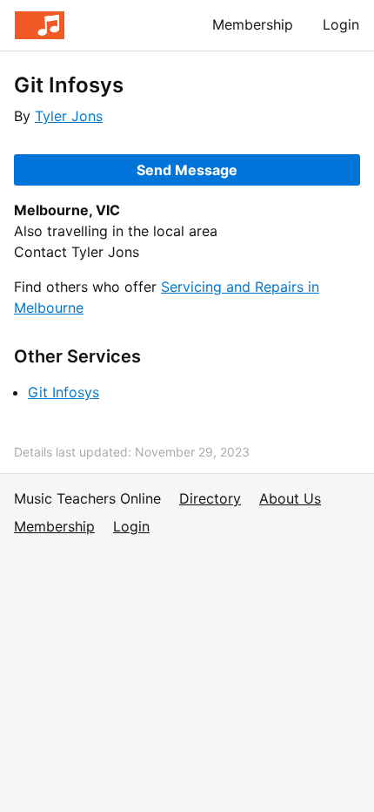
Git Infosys (63, 392)
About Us (290, 498)
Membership (252, 24)
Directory (210, 498)
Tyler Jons (69, 116)
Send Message (187, 170)
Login (341, 24)
